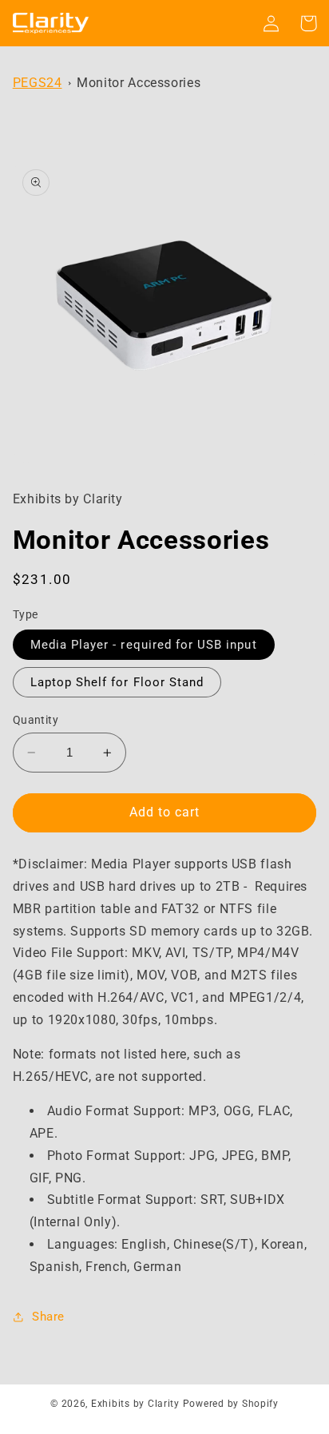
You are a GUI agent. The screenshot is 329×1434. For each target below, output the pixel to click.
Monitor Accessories (138, 82)
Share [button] (48, 1316)
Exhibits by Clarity (135, 1403)
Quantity (35, 719)
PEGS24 (37, 82)
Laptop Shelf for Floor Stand (117, 682)
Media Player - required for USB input (143, 645)
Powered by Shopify (231, 1403)
